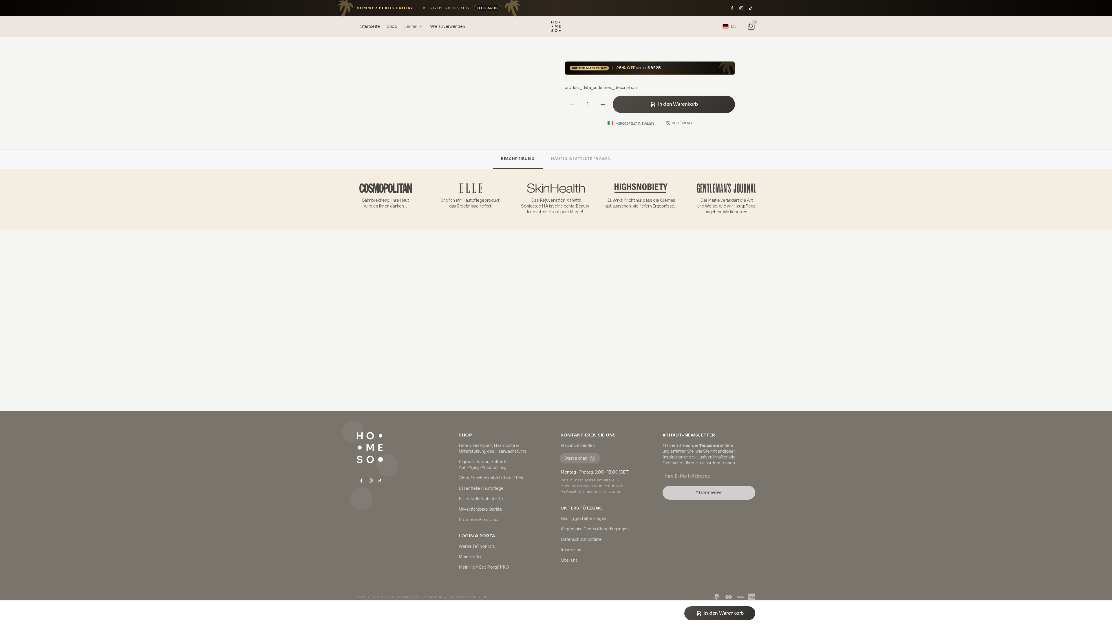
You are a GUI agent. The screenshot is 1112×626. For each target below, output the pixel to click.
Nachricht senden (578, 445)
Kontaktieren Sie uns (588, 435)
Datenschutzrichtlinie (581, 539)
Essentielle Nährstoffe (481, 498)
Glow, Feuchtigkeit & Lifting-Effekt (492, 478)
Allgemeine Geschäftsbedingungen (595, 529)
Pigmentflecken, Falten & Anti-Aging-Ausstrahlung (483, 464)
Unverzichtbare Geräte (480, 509)
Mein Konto (470, 556)
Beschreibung (518, 158)
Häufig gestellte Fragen (581, 158)
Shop (465, 435)
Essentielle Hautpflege (481, 488)
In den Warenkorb (678, 104)
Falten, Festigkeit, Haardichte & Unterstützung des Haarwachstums (492, 448)
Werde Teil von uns (477, 546)
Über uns (569, 560)
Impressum (571, 549)
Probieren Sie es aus (478, 519)
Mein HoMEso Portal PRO (484, 567)
